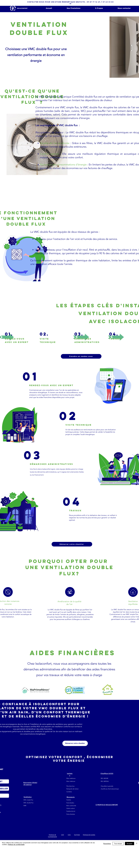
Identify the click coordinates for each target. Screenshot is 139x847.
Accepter (129, 844)
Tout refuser (118, 844)
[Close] (136, 843)
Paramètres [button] (107, 844)
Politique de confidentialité (16, 844)
